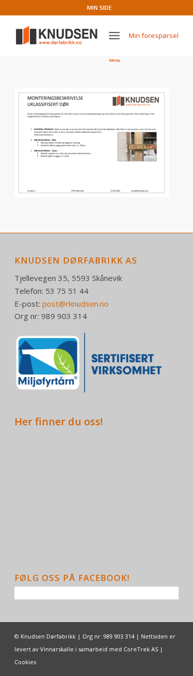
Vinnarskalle (57, 649)
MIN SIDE (99, 7)
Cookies (25, 662)
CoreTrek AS (141, 649)
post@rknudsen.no (75, 303)
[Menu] (114, 35)
